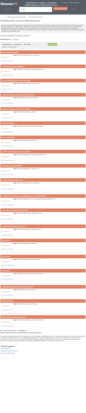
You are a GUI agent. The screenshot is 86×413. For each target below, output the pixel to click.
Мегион (16, 39)
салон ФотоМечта (8, 123)
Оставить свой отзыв (7, 60)
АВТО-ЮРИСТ (7, 301)
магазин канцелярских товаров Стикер (16, 80)
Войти (74, 8)
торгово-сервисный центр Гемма (14, 226)
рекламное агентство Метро (12, 166)
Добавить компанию (60, 8)
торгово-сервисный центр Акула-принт (16, 151)
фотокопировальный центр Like (13, 317)
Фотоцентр (6, 271)
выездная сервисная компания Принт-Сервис (18, 95)
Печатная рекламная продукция (17, 17)
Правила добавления (74, 2)
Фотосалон (6, 240)
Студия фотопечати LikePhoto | (13, 66)
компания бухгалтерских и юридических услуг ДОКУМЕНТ (24, 196)
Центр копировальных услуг (12, 180)
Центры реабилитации (8, 353)
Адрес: (15, 55)
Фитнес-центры (5, 348)
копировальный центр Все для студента (16, 109)
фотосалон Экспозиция (10, 52)
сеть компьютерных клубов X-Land (15, 210)
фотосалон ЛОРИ (8, 137)
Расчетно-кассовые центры (9, 350)
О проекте (65, 2)
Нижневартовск (7, 9)
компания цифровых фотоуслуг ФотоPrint (17, 287)
